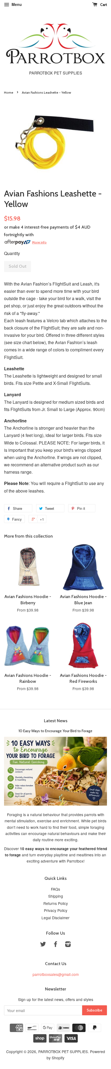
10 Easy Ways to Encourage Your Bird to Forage (55, 731)
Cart (103, 4)
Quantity (12, 253)
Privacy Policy (55, 910)
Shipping (55, 896)
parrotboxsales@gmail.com (56, 974)
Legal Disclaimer (55, 917)
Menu (16, 4)
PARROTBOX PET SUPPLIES (63, 1051)
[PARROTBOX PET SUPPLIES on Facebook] (55, 945)
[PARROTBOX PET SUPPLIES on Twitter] (43, 945)
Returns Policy (55, 903)
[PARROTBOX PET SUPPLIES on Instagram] (68, 945)
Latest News (55, 720)
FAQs (55, 889)
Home (8, 92)
